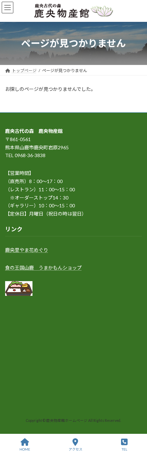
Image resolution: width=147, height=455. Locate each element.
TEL (124, 449)
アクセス (75, 449)
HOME (24, 449)
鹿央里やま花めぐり (26, 250)
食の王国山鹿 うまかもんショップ (43, 267)
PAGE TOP (136, 423)
